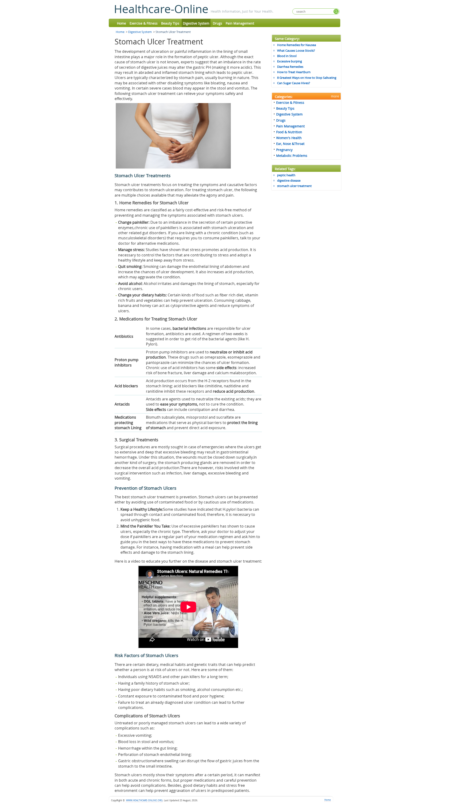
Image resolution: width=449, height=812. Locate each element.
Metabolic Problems (291, 155)
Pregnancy (284, 149)
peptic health (286, 175)
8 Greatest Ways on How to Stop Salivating (306, 77)
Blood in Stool (287, 56)
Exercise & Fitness (144, 23)
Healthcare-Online (161, 9)
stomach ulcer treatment (294, 186)
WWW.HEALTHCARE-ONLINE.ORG (144, 800)
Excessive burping (289, 61)
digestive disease (289, 180)
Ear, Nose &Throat (290, 143)
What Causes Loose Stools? (296, 50)
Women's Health (289, 138)
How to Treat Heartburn (294, 72)
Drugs (217, 23)
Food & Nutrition (289, 132)
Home (121, 23)
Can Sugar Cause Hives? (293, 83)
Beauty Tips (170, 23)
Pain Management (240, 23)
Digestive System (196, 23)
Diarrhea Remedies (290, 67)
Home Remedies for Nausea (296, 45)
